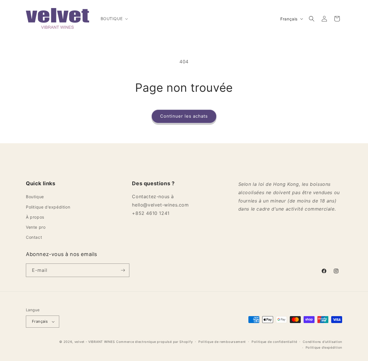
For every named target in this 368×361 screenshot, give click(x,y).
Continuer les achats (184, 116)
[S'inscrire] (122, 270)
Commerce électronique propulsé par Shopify (154, 342)
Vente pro (35, 227)
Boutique (35, 196)
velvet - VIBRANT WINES (94, 342)
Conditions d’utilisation (322, 342)
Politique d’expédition (324, 347)
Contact (34, 237)
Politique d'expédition (48, 207)
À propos (35, 217)
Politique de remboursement (222, 342)
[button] (114, 19)
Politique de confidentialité (274, 342)
